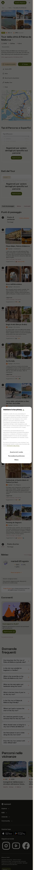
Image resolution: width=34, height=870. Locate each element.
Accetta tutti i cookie (16, 452)
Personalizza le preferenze (16, 456)
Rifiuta (16, 460)
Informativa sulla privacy (13, 445)
